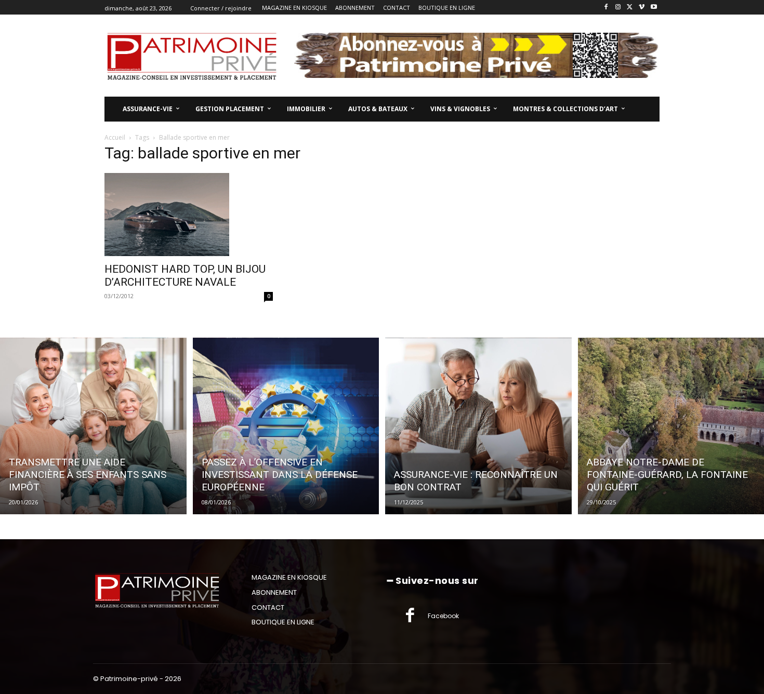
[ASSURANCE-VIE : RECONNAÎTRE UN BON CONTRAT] (478, 426)
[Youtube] (654, 8)
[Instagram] (618, 8)
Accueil (114, 137)
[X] (630, 8)
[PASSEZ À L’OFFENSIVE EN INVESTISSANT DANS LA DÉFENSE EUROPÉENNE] (286, 426)
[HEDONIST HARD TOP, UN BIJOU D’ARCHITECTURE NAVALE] (188, 214)
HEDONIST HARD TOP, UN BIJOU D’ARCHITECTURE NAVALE (185, 275)
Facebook (443, 615)
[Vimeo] (642, 8)
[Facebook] (606, 8)
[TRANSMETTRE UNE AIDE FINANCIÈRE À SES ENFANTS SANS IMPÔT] (93, 426)
